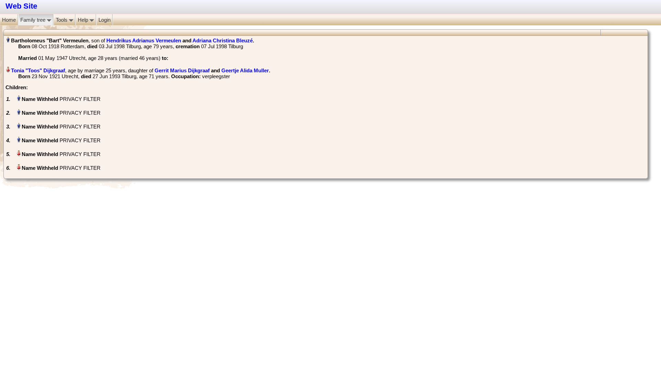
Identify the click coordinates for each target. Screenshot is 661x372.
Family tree (33, 20)
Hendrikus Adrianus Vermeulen (143, 40)
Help (84, 20)
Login (104, 20)
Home (9, 20)
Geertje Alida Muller (245, 70)
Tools (62, 20)
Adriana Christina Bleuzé (222, 40)
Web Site (21, 6)
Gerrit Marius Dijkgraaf (182, 70)
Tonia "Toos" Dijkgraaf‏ (38, 70)
